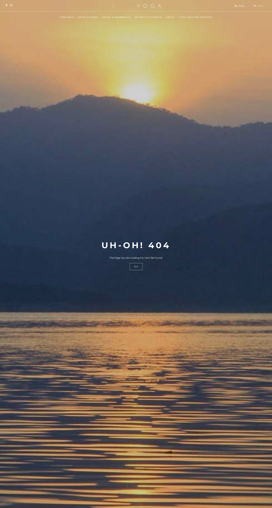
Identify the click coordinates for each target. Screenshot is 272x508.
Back (136, 266)
